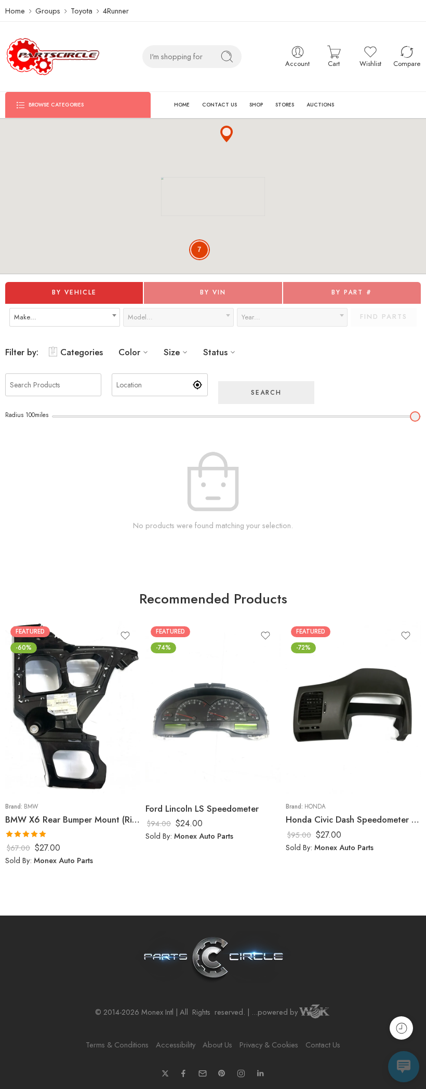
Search (266, 392)
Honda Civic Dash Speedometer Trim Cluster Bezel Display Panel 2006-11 (353, 819)
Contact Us (322, 1044)
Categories (81, 352)
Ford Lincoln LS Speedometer (202, 808)
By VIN (213, 292)
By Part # (351, 292)
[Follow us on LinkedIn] (260, 1073)
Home (15, 10)
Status (215, 352)
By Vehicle (74, 292)
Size (172, 352)
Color (129, 352)
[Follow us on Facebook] (183, 1073)
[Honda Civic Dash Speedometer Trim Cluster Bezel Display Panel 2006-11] (353, 707)
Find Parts (383, 316)
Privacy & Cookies (268, 1044)
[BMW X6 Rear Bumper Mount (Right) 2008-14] (72, 707)
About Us (217, 1044)
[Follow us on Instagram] (241, 1073)
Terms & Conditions (117, 1044)
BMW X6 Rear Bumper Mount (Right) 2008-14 (72, 819)
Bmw (31, 806)
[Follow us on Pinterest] (222, 1073)
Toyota (81, 10)
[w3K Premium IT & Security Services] (314, 1012)
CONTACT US (219, 105)
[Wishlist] (125, 635)
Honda (315, 806)
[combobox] (64, 317)
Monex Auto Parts (63, 860)
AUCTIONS (320, 105)
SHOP (256, 105)
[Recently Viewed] (401, 1028)
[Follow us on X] (165, 1073)
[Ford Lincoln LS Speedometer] (213, 707)
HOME (182, 105)
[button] (226, 134)
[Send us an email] (202, 1073)
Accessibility (175, 1044)
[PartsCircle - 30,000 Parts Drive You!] (53, 56)
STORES (284, 105)
